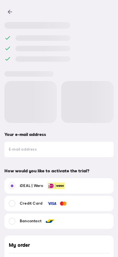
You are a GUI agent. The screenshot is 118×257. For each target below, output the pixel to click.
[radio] (59, 186)
